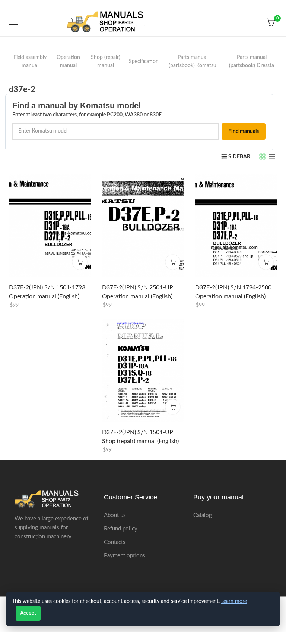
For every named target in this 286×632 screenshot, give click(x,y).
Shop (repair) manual (105, 61)
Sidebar (239, 156)
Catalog (202, 515)
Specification (144, 61)
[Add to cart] (79, 262)
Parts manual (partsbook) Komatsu (192, 61)
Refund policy (120, 529)
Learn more (234, 601)
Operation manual (68, 61)
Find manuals (243, 131)
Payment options (124, 555)
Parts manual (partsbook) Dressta (251, 61)
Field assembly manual (30, 61)
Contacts (114, 542)
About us (115, 515)
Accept (28, 613)
